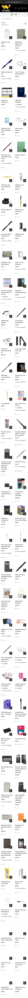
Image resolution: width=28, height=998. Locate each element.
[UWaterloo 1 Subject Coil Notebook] (21, 34)
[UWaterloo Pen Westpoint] (21, 226)
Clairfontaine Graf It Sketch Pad (20, 685)
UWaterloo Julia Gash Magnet (5, 263)
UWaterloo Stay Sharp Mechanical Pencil (6, 156)
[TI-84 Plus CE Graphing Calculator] (21, 484)
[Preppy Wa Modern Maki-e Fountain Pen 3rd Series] (21, 423)
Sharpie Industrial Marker (20, 910)
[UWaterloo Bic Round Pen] (21, 201)
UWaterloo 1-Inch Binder (20, 376)
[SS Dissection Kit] (7, 201)
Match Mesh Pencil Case (6, 768)
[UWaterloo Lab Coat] (7, 34)
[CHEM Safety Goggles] (7, 312)
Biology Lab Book (20, 155)
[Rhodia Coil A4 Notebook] (21, 817)
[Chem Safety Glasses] (21, 120)
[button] (22, 8)
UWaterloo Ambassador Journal (5, 520)
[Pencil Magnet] (7, 395)
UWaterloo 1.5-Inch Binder (6, 630)
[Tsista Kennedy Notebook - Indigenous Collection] (7, 593)
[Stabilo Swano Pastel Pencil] (21, 536)
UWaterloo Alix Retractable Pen (6, 186)
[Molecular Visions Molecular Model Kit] (7, 817)
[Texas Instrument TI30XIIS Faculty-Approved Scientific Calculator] (7, 454)
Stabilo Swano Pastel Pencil (19, 545)
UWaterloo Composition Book (20, 291)
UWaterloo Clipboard (18, 101)
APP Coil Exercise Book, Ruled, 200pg (20, 519)
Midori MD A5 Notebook (19, 602)
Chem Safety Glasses (19, 129)
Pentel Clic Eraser (20, 462)
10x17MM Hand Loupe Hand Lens (6, 492)
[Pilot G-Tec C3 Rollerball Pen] (7, 902)
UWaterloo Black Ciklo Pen (20, 575)
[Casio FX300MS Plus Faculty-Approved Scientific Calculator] (21, 787)
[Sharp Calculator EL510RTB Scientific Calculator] (21, 843)
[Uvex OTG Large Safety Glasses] (21, 64)
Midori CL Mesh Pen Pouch (5, 739)
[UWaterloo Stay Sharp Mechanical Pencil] (7, 147)
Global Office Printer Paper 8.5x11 (7, 988)
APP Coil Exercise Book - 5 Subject (6, 713)
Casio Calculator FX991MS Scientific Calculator (6, 576)
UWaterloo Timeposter (4, 101)
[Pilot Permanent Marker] (7, 423)
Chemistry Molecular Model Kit (6, 350)
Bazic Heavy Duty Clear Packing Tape (6, 939)
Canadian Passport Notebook (20, 630)
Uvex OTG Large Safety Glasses (20, 73)
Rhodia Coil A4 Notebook (19, 826)
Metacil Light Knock (19, 882)
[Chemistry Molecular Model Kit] (7, 341)
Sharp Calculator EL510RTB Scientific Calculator (21, 853)
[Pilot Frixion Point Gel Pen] (21, 395)
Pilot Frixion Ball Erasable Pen (5, 685)
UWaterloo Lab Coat (5, 43)
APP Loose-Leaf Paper (20, 939)
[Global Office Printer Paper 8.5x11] (7, 979)
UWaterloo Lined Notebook (20, 988)
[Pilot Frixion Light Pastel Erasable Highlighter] (7, 536)
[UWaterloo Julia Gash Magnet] (7, 254)
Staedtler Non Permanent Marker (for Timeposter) (20, 714)
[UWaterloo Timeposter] (7, 92)
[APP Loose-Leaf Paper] (21, 930)
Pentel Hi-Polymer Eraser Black (20, 963)
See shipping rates (21, 1)
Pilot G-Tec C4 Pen (20, 657)
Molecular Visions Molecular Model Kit (6, 827)
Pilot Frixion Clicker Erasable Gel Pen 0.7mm (6, 292)
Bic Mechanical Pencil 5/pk (5, 882)
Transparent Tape (20, 738)
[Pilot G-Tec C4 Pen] (21, 649)
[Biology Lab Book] (21, 147)
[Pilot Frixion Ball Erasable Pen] (7, 676)
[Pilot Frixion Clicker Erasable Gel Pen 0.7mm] (7, 282)
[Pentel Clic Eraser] (21, 454)
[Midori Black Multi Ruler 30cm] (21, 341)
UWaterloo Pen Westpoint (19, 235)
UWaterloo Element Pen (7, 73)
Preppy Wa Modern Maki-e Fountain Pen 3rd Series (20, 433)
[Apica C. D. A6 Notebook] (21, 254)
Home (2, 18)
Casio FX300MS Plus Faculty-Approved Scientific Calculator (19, 798)
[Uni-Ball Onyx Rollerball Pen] (21, 312)
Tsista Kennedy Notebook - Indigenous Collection (5, 603)
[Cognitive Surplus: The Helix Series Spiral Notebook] (7, 843)
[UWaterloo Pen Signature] (21, 177)
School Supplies (8, 18)
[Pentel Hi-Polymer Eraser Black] (21, 954)
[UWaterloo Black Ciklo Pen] (21, 566)
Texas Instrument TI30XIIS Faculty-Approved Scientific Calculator (6, 465)
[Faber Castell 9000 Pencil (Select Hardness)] (7, 649)
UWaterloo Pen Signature (19, 186)
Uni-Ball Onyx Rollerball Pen (19, 321)
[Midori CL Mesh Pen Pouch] (7, 730)
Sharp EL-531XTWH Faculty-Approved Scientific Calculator (20, 769)
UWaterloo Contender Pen (5, 376)
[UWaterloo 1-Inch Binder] (21, 367)
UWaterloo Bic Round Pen (19, 210)
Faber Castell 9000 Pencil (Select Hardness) (6, 659)
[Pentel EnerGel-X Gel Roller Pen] (7, 226)
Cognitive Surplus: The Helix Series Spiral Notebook (6, 853)
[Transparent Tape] (21, 730)
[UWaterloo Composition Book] (21, 282)
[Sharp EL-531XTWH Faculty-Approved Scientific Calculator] (21, 759)
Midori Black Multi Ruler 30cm (20, 350)
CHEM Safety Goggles (5, 321)
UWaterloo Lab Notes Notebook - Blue (6, 130)
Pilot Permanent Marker (6, 432)
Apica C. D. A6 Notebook (19, 263)
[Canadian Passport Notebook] (21, 621)
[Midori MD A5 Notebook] (21, 593)
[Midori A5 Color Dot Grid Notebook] (7, 787)
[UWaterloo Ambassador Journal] (7, 510)
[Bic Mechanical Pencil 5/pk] (7, 873)
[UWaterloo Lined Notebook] (21, 979)
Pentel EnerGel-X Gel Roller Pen (6, 235)
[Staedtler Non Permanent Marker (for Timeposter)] (21, 704)
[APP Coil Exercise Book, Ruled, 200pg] (21, 510)
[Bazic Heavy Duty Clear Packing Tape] (7, 930)
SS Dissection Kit (6, 209)
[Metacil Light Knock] (21, 873)
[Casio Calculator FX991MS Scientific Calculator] (7, 566)
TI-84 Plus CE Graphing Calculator (19, 493)
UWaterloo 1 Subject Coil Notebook (18, 43)
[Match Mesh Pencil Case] (7, 759)
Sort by (3, 22)
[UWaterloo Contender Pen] (7, 367)
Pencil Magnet (5, 403)
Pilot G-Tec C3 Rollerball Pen (5, 910)
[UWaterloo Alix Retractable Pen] (7, 177)
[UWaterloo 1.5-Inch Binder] (7, 621)
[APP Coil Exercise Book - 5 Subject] (7, 704)
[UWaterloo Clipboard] (21, 92)
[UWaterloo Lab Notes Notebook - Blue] (7, 120)
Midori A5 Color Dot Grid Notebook (7, 796)
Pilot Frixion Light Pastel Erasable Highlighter (6, 546)
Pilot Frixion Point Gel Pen (20, 404)
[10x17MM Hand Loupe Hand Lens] (7, 484)
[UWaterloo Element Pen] (7, 64)
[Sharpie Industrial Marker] (21, 902)
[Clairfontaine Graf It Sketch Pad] (21, 676)
